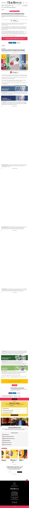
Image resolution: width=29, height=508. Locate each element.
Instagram (16, 502)
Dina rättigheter (8, 5)
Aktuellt (3, 5)
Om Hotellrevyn (25, 5)
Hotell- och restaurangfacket (14, 492)
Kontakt (14, 484)
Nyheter (3, 45)
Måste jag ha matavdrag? (6, 408)
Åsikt (12, 5)
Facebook (12, 502)
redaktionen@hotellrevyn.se (14, 495)
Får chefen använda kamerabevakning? (7, 412)
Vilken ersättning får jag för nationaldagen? (8, 410)
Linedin (14, 502)
